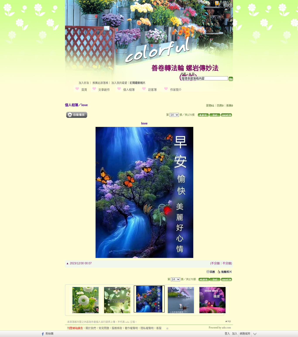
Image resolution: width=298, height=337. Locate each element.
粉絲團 (49, 333)
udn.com (226, 327)
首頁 (84, 89)
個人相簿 (129, 89)
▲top (228, 321)
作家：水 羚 (188, 74)
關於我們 (91, 328)
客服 (158, 328)
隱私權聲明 (147, 328)
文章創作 (104, 89)
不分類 (215, 263)
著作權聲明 (131, 328)
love (84, 105)
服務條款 (117, 328)
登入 (227, 333)
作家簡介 (176, 89)
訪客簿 (152, 89)
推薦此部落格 (100, 83)
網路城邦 (225, 3)
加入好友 (84, 83)
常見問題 (104, 328)
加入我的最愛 (119, 83)
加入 (234, 333)
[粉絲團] (42, 333)
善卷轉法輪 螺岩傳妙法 (185, 68)
